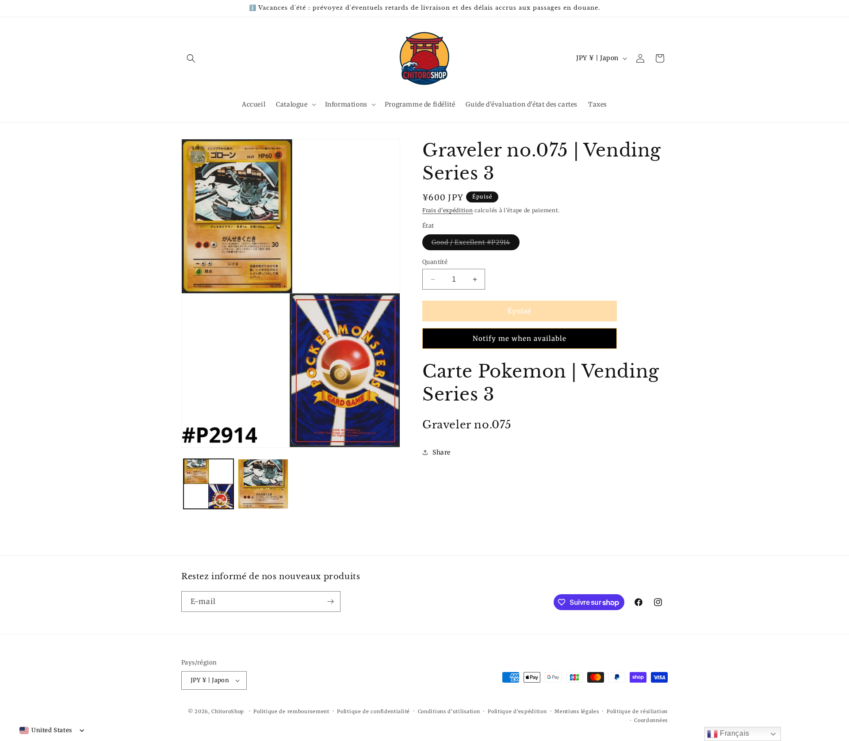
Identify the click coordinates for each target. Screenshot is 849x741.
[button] (191, 58)
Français (733, 733)
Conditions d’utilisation (449, 711)
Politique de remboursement (291, 711)
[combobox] (45, 730)
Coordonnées (651, 720)
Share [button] (441, 452)
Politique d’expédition (517, 711)
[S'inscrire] (330, 601)
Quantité (434, 262)
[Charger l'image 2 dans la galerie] (263, 484)
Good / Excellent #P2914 (476, 244)
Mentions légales (577, 711)
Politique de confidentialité (373, 711)
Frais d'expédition (447, 210)
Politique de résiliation (637, 711)
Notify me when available (519, 338)
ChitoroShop (227, 711)
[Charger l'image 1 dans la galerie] (208, 484)
